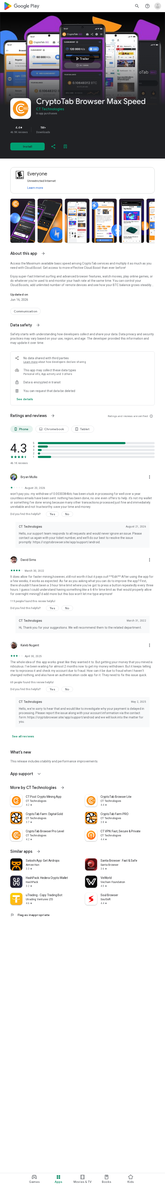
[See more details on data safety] (25, 399)
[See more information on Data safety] (38, 325)
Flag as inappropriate (30, 915)
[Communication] (25, 311)
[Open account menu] (158, 6)
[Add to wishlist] (65, 146)
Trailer (82, 58)
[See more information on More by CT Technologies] (62, 787)
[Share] (53, 146)
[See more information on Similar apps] (38, 851)
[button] (22, 221)
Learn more (35, 188)
